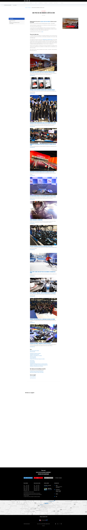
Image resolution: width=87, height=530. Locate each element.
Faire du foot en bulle (33, 356)
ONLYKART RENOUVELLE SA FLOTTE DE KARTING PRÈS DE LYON (41, 246)
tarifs (42, 31)
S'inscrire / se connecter (59, 477)
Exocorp (44, 525)
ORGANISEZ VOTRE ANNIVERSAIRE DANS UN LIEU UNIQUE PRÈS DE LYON (43, 123)
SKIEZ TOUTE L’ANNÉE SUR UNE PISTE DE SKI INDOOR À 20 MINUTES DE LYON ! (42, 272)
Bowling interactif (32, 462)
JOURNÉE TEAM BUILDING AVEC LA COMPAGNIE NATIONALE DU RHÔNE (42, 319)
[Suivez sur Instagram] (29, 0)
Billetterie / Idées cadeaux (29, 477)
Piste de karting (32, 360)
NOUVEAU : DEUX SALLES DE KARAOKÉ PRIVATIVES (33, 455)
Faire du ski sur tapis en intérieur (34, 350)
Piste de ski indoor (32, 351)
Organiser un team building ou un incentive (36, 355)
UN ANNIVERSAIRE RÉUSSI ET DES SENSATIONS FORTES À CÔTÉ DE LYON (43, 195)
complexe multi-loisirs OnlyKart (45, 21)
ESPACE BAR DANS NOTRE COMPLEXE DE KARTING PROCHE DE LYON (42, 72)
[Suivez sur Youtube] (24, 0)
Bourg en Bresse (33, 371)
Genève (33, 372)
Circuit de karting (32, 361)
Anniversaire (29, 462)
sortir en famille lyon (33, 376)
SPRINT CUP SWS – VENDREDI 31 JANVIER (50, 488)
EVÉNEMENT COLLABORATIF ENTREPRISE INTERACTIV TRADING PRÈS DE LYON (43, 144)
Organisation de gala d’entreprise (34, 354)
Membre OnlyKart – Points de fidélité (47, 485)
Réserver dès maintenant (70, 26)
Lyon (35, 462)
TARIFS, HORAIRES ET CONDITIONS (36, 220)
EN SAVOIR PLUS (32, 75)
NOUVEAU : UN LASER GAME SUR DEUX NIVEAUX (32, 426)
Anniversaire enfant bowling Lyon (31, 461)
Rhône (43, 372)
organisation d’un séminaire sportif (47, 39)
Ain (30, 371)
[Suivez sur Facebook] (27, 0)
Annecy (41, 372)
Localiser (37, 477)
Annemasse (37, 371)
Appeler (48, 477)
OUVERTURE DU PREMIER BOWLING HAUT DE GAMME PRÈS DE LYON (42, 171)
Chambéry (35, 372)
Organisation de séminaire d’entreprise (35, 353)
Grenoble (38, 372)
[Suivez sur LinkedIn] (57, 523)
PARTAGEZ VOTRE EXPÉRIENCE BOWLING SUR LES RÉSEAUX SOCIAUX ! (42, 90)
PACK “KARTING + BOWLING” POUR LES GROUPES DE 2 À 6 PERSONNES (43, 293)
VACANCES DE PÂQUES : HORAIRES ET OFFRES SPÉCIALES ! (40, 343)
